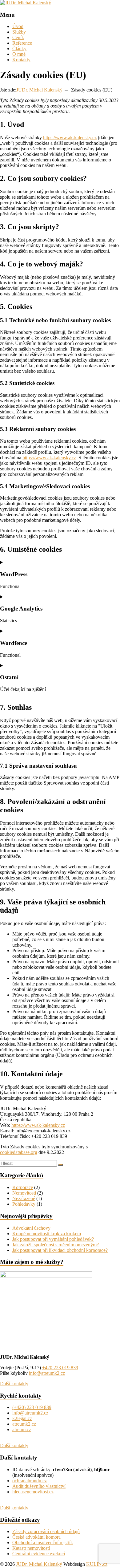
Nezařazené (23, 1198)
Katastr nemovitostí (31, 1548)
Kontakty (21, 59)
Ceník (18, 37)
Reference (22, 43)
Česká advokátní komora (36, 1537)
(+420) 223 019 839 (31, 1407)
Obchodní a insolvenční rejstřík (42, 1542)
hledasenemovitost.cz (33, 1491)
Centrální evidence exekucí (38, 1553)
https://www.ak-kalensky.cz (70, 137)
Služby (19, 32)
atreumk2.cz (24, 1424)
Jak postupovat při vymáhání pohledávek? (53, 1239)
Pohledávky (23, 1204)
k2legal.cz (22, 1418)
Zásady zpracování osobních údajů (46, 1531)
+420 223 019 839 (60, 1367)
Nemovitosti (24, 1193)
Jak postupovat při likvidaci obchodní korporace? (60, 1250)
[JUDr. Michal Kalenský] (25, 2)
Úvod (17, 26)
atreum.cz (21, 1429)
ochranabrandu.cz (29, 1480)
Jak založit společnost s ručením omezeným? (55, 1244)
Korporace (22, 1187)
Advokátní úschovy (31, 1228)
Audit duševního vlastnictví (39, 1486)
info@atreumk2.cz (47, 1373)
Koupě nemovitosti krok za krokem (46, 1233)
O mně (19, 54)
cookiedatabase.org (18, 1152)
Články (19, 48)
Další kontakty (14, 1383)
